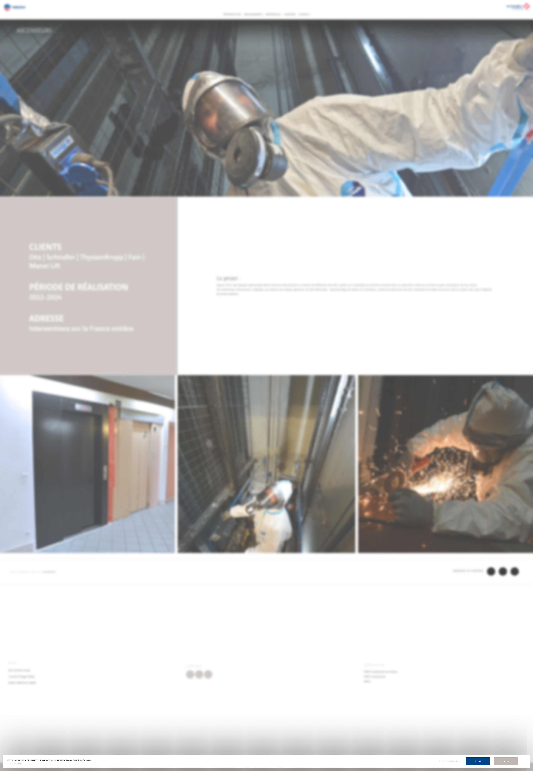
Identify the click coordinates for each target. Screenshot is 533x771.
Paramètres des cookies (449, 761)
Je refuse (506, 761)
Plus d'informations (14, 763)
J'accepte (478, 761)
